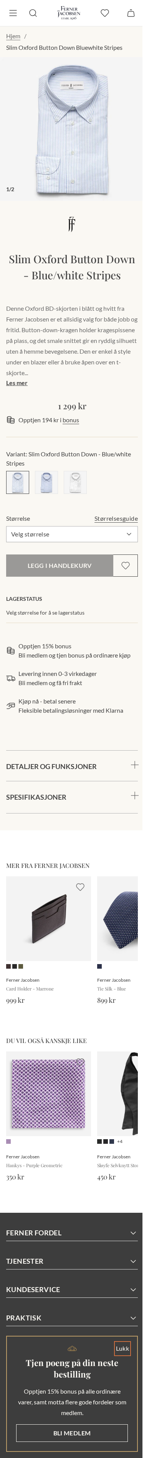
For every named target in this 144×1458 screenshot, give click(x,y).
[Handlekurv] (131, 13)
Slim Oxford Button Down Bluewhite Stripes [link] (64, 47)
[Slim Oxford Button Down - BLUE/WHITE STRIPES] (17, 482)
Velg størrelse (30, 534)
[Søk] (33, 13)
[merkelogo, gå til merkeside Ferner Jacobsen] (72, 224)
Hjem (13, 35)
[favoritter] (105, 13)
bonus (71, 419)
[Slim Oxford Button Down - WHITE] (75, 482)
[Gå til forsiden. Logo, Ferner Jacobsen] (69, 13)
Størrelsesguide (116, 518)
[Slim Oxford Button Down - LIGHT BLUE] (46, 482)
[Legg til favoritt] (125, 565)
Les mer (17, 382)
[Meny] (13, 13)
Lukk (117, 1348)
